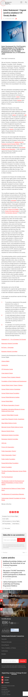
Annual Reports (5, 645)
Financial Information (6, 642)
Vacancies (4, 639)
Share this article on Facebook (13, 512)
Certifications (4, 651)
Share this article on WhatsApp (18, 512)
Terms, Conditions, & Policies (8, 648)
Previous (5, 552)
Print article (7, 528)
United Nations (15, 523)
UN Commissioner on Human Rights (10, 521)
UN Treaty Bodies (6, 523)
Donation (3, 654)
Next (24, 552)
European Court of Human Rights (10, 516)
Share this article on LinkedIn (15, 512)
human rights (5, 518)
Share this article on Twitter (10, 512)
